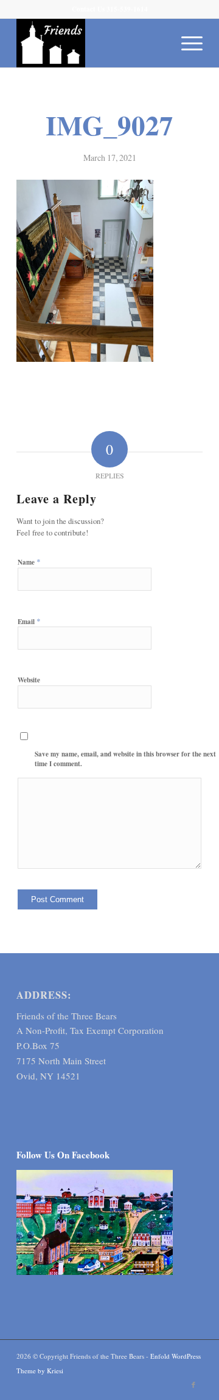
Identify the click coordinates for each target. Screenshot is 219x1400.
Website (29, 680)
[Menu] (186, 43)
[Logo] (90, 43)
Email (29, 621)
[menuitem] (186, 43)
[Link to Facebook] (193, 1385)
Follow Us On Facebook (62, 1154)
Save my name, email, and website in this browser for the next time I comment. (125, 759)
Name (29, 561)
